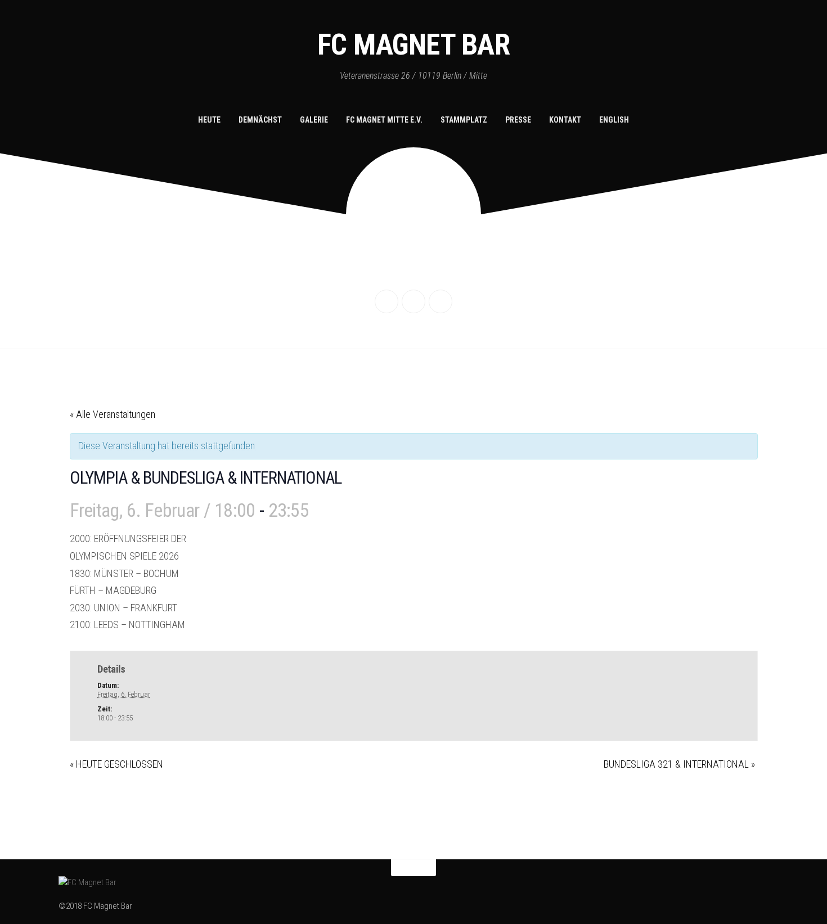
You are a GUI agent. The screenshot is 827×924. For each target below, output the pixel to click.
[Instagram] (413, 301)
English (614, 119)
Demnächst (260, 119)
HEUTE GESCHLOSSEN (116, 764)
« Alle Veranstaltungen (112, 414)
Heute (209, 119)
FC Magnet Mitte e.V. (384, 119)
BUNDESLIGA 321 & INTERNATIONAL (679, 764)
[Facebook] (386, 301)
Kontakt (565, 119)
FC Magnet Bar (413, 45)
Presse (518, 119)
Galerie (314, 119)
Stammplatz (464, 119)
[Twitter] (440, 301)
